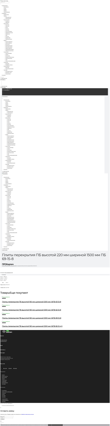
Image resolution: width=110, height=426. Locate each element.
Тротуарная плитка (9, 71)
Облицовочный (8, 17)
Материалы (4, 13)
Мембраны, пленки (9, 64)
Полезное (4, 393)
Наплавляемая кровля (10, 49)
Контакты (4, 75)
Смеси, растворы (9, 53)
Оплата (3, 394)
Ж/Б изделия (6, 23)
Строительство (5, 5)
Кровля (5, 9)
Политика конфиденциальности (8, 405)
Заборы (5, 10)
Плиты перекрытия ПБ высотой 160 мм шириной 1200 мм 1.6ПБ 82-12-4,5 (32, 326)
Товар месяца (6, 14)
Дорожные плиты (9, 39)
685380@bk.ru (2, 79)
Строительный (8, 18)
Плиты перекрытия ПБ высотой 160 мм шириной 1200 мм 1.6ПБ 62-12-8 (31, 310)
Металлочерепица (9, 41)
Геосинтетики (8, 73)
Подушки (7, 36)
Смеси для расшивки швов (12, 155)
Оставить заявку (3, 87)
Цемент (7, 54)
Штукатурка (8, 55)
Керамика (7, 22)
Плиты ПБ (9, 119)
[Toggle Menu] (2, 175)
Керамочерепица (9, 48)
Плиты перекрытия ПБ (8, 272)
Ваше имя (2, 416)
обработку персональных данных (27, 414)
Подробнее (4, 298)
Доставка (4, 395)
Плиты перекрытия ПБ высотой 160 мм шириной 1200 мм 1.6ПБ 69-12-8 (31, 318)
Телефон (2, 417)
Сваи (6, 35)
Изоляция (7, 63)
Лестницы (7, 30)
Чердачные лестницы (9, 50)
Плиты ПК (7, 26)
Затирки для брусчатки (10, 57)
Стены (5, 8)
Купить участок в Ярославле (7, 391)
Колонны (7, 28)
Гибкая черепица (10, 137)
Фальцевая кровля (9, 46)
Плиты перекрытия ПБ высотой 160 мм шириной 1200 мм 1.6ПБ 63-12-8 (31, 302)
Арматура (7, 67)
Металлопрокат (7, 66)
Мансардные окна (9, 45)
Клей (6, 59)
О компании (4, 390)
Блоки (7, 27)
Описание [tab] (4, 274)
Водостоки (8, 44)
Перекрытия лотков (9, 32)
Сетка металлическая (9, 68)
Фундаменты (8, 101)
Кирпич (7, 110)
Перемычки (9, 128)
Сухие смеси (8, 146)
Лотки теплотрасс (9, 31)
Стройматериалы (5, 400)
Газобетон (7, 21)
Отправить (2, 419)
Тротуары (7, 164)
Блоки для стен (6, 19)
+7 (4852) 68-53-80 (3, 78)
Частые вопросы (9, 106)
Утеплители (6, 62)
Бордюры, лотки (9, 72)
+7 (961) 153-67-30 (3, 341)
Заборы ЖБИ (8, 37)
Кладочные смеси (9, 58)
